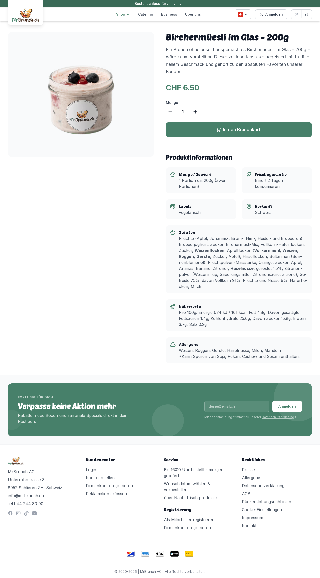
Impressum (252, 517)
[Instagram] (18, 513)
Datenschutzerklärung (278, 417)
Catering (145, 14)
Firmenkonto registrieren (109, 485)
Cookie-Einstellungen (262, 509)
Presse (248, 469)
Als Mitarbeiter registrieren (189, 519)
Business (169, 14)
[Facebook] (10, 513)
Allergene (251, 477)
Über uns (193, 14)
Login (91, 469)
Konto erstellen (100, 477)
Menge (172, 102)
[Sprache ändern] (243, 14)
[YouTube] (34, 513)
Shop (120, 14)
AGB (246, 493)
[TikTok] (26, 513)
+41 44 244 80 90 (26, 503)
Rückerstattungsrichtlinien (266, 501)
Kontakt (249, 525)
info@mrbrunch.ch (26, 495)
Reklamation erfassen (106, 493)
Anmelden (274, 14)
